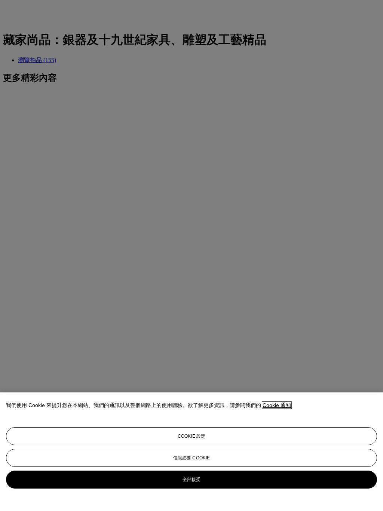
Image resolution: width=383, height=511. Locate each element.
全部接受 (191, 479)
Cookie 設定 (191, 436)
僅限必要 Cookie (191, 457)
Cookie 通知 (277, 405)
